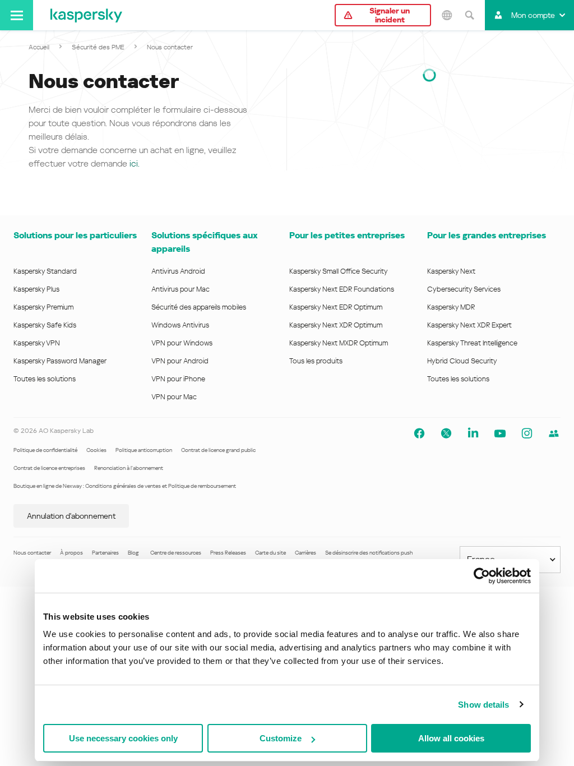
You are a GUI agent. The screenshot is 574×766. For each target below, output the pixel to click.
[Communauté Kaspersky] (554, 433)
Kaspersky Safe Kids (44, 325)
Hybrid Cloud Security (462, 361)
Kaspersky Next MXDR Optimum (338, 343)
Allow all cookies (451, 738)
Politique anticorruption (143, 450)
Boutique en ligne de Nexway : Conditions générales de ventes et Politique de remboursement (124, 486)
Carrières (305, 553)
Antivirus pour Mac (180, 289)
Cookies (96, 450)
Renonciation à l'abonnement (128, 468)
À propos (71, 553)
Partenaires (105, 553)
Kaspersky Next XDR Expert (469, 325)
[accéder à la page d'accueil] (86, 15)
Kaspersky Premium (43, 307)
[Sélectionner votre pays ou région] (446, 15)
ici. (134, 163)
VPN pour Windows (181, 343)
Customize (281, 738)
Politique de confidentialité (45, 450)
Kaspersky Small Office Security (338, 271)
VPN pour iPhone (178, 379)
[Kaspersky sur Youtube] (500, 433)
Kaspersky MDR (451, 307)
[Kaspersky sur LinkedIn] (473, 433)
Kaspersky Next (451, 271)
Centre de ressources (175, 553)
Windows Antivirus (180, 325)
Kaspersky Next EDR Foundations (341, 289)
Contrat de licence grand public (218, 450)
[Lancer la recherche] (469, 15)
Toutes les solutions (44, 379)
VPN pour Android (180, 361)
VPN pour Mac (174, 397)
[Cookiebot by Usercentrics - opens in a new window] (482, 575)
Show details (483, 704)
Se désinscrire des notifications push (369, 553)
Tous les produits (315, 361)
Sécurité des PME (98, 47)
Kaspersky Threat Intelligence (472, 343)
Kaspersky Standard (45, 271)
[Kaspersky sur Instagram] (527, 433)
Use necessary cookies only (123, 738)
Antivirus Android (178, 271)
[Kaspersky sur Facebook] (419, 433)
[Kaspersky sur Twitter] (446, 433)
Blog (133, 553)
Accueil (39, 47)
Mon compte (533, 15)
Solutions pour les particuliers (75, 235)
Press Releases (228, 553)
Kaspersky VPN (36, 343)
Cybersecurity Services (464, 289)
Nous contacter (32, 553)
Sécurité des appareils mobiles (198, 307)
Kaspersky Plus (36, 289)
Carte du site (270, 553)
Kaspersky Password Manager (60, 361)
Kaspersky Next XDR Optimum (335, 325)
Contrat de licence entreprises (49, 468)
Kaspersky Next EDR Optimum (335, 307)
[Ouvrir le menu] (16, 15)
